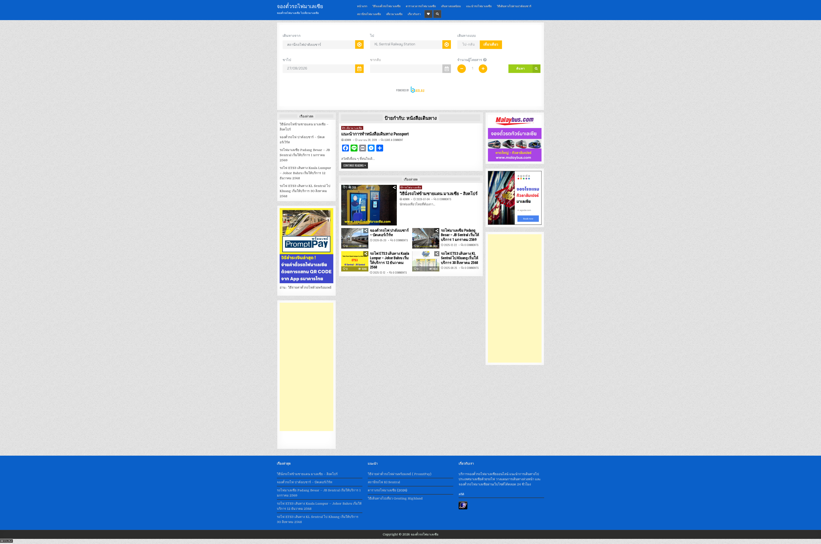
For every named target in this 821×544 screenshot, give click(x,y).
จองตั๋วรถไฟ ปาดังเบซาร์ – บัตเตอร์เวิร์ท (389, 232)
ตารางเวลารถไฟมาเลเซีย (421, 6)
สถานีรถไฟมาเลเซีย (369, 14)
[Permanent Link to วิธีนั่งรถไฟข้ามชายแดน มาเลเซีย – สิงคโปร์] (369, 205)
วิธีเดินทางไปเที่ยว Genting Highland (395, 498)
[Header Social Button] (428, 14)
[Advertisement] (306, 367)
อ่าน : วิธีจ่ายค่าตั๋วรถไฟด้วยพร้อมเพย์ (305, 287)
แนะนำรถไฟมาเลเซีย (479, 6)
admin (347, 140)
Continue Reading (353, 165)
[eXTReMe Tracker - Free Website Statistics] (463, 508)
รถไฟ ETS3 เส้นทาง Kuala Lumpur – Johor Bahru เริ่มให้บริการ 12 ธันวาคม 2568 (389, 260)
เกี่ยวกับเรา (414, 14)
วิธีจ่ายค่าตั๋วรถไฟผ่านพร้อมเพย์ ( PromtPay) (399, 474)
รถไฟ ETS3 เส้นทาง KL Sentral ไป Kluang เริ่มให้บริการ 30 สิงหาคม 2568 (459, 258)
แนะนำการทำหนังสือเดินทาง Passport (375, 133)
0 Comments (444, 199)
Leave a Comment (393, 140)
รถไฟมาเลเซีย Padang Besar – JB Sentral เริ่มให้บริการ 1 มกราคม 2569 (460, 235)
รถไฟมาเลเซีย (412, 187)
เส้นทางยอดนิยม (451, 6)
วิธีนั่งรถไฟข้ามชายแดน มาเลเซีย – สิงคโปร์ (438, 193)
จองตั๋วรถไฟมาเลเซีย (300, 6)
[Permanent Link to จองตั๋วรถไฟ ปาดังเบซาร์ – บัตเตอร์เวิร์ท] (355, 238)
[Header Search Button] (437, 14)
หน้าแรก (362, 6)
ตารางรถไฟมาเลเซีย (382, 490)
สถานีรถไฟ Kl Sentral (384, 482)
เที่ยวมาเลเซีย (394, 14)
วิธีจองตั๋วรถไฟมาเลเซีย (386, 6)
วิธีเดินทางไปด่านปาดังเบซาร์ (514, 6)
